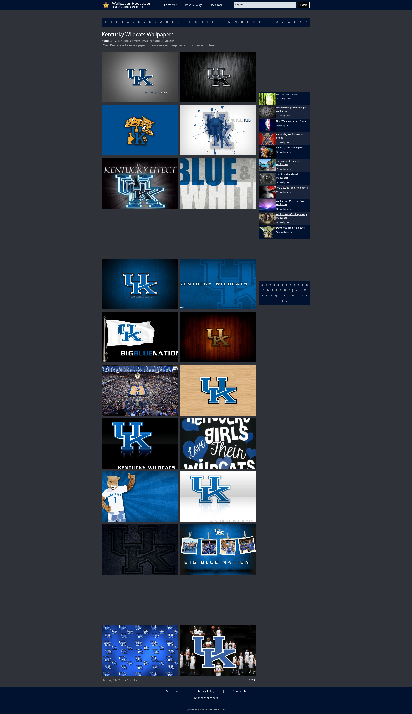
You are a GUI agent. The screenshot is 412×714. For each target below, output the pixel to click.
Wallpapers (107, 40)
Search (303, 4)
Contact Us (171, 5)
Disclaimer (215, 5)
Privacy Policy (193, 5)
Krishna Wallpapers (206, 698)
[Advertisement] (179, 233)
